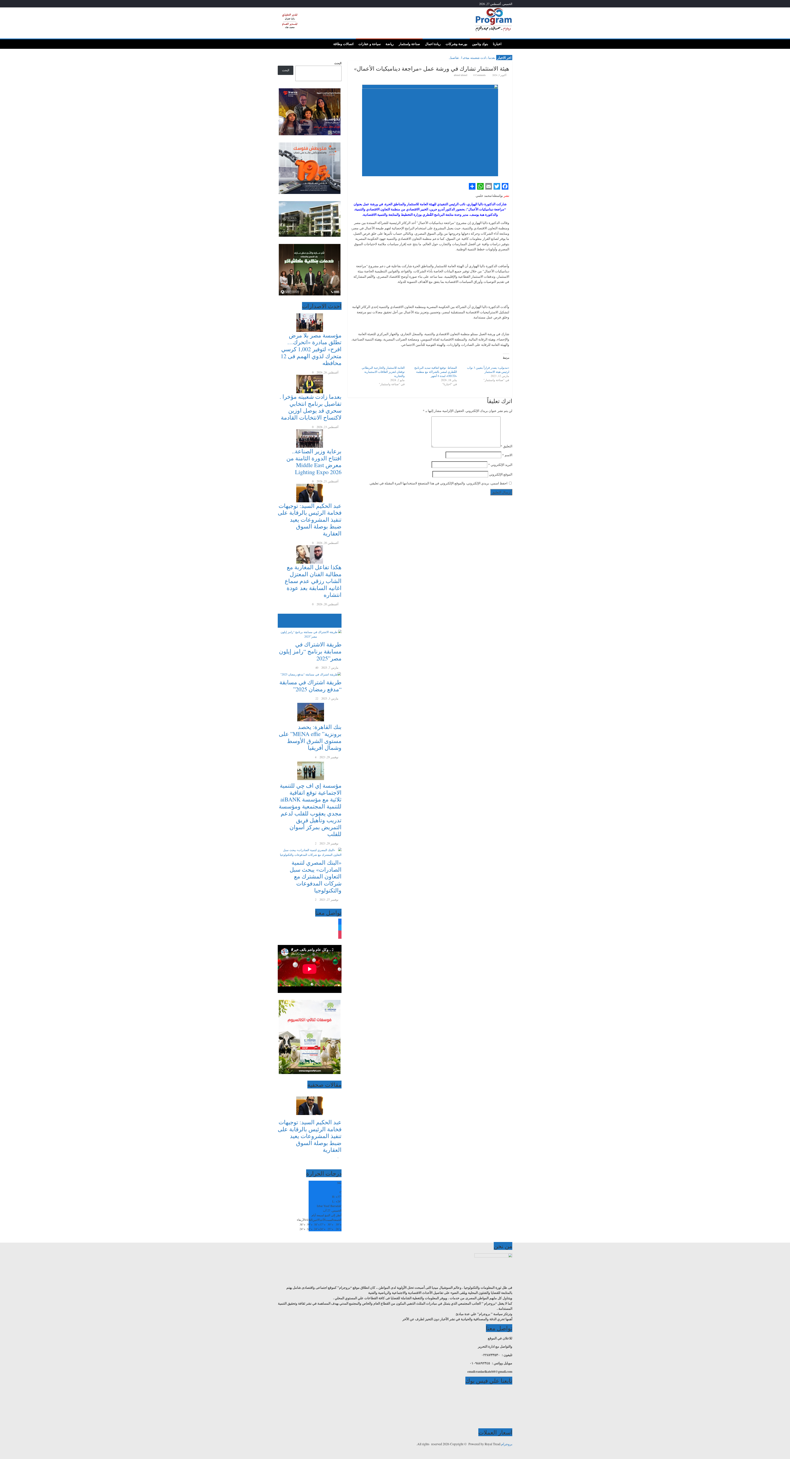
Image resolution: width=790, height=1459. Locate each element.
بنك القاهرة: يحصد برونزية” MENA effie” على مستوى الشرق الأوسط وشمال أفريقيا (310, 737)
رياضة (390, 44)
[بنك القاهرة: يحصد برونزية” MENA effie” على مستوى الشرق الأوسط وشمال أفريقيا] (309, 703)
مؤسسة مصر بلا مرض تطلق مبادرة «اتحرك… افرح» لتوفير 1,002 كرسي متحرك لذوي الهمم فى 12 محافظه (311, 349)
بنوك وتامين (480, 44)
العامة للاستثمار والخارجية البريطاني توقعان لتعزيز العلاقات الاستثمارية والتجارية (383, 372)
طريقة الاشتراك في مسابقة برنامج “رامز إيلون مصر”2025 (310, 651)
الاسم (507, 455)
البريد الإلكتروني (500, 464)
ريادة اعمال (433, 44)
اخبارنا (497, 44)
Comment (333, 625)
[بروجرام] (508, 43)
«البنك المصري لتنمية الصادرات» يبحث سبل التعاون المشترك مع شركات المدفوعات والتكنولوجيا (316, 876)
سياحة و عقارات (369, 44)
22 (316, 698)
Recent (338, 621)
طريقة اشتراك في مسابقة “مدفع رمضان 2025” (310, 685)
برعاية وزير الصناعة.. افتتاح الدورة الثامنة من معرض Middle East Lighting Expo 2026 (314, 461)
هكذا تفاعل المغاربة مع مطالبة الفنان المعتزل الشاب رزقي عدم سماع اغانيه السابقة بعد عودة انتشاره (313, 580)
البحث (338, 63)
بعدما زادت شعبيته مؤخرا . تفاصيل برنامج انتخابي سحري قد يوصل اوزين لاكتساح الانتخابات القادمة (311, 407)
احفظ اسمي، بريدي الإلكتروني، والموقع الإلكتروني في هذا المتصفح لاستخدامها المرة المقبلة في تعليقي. (438, 483)
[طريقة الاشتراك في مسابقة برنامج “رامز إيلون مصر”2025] (310, 630)
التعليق (506, 446)
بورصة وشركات (456, 44)
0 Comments (479, 75)
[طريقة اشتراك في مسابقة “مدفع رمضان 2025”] (309, 672)
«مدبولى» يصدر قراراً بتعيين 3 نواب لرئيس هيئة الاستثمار (488, 370)
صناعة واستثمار (409, 44)
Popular (337, 616)
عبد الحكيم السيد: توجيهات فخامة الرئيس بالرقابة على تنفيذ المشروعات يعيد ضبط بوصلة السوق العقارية (310, 519)
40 (316, 667)
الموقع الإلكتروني (500, 474)
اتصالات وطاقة (343, 44)
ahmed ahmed (461, 75)
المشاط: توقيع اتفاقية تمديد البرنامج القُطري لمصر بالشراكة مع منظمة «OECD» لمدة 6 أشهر (435, 372)
